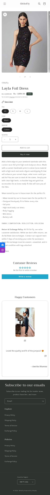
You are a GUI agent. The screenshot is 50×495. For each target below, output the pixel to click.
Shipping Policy (10, 420)
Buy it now (25, 154)
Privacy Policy (10, 415)
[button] (4, 3)
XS (5, 111)
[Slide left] (19, 76)
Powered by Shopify (30, 490)
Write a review (25, 277)
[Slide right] (30, 76)
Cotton (7, 130)
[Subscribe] (42, 401)
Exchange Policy (11, 431)
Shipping (11, 97)
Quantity (5, 135)
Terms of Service (11, 426)
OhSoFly (21, 490)
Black (6, 120)
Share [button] (6, 251)
